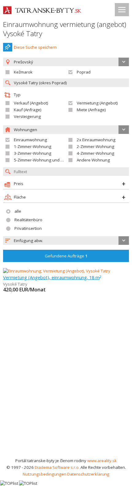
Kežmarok (23, 72)
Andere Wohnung (93, 160)
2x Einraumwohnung (96, 139)
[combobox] (66, 240)
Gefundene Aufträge (66, 256)
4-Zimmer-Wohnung (95, 153)
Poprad (84, 72)
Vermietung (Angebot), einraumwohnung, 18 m (52, 277)
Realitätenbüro (28, 219)
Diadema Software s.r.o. (57, 467)
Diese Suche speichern (35, 47)
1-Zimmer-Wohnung (32, 146)
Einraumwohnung (30, 139)
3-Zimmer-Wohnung (32, 153)
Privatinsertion (28, 228)
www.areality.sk (102, 460)
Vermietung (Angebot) (97, 103)
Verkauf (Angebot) (31, 103)
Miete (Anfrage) (91, 109)
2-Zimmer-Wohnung (95, 146)
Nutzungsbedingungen (44, 474)
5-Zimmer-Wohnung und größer (43, 160)
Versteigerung (27, 116)
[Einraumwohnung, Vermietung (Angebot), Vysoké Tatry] (56, 271)
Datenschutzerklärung (88, 474)
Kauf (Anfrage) (27, 109)
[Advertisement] (66, 388)
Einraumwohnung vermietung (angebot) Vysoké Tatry (64, 29)
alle (17, 211)
